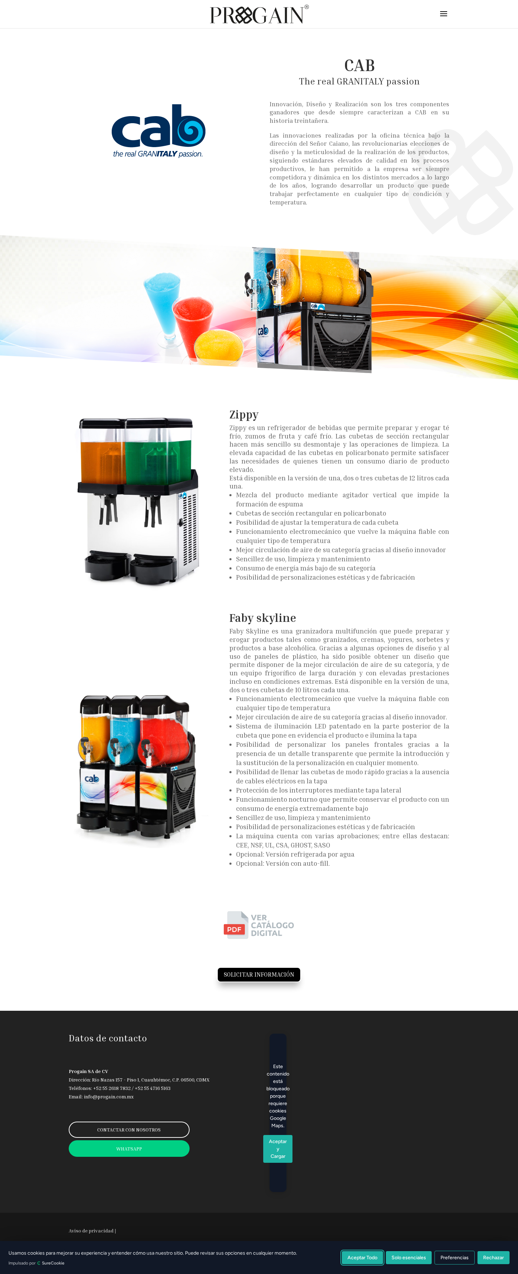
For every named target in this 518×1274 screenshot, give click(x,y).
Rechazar (493, 1257)
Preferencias (454, 1257)
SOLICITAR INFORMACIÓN (259, 974)
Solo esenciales (408, 1257)
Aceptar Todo (362, 1257)
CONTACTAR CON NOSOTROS (129, 1130)
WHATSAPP (129, 1149)
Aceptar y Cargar (278, 1149)
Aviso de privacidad (91, 1231)
